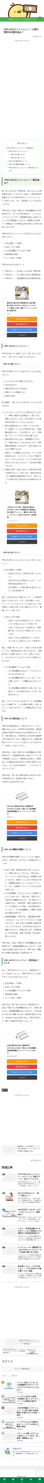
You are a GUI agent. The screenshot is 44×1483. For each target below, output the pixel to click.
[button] (40, 751)
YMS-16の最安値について (17, 161)
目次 (19, 143)
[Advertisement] (22, 64)
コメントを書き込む (22, 1369)
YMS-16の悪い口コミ (18, 154)
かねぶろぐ (17, 1448)
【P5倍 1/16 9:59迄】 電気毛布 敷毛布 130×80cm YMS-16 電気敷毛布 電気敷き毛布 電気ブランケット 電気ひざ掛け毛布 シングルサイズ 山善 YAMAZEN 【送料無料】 (21, 512)
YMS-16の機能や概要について (19, 164)
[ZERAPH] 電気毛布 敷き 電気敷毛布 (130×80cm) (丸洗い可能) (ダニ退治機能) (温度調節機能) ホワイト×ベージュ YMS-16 (21, 810)
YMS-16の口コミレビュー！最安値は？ (20, 148)
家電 (5, 1090)
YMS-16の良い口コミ (18, 158)
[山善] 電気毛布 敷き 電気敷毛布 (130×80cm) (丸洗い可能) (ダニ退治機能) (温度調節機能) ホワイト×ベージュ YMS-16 (21, 1049)
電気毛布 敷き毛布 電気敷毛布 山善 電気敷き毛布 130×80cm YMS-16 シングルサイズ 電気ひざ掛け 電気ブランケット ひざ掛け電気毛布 (22, 306)
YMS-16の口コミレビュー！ (18, 151)
